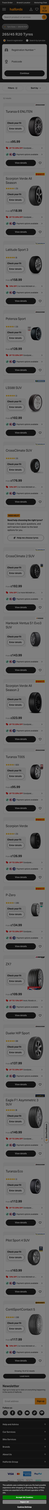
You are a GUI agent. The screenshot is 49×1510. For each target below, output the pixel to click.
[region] (24, 1495)
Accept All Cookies (24, 1497)
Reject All (24, 1502)
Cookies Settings (24, 1507)
